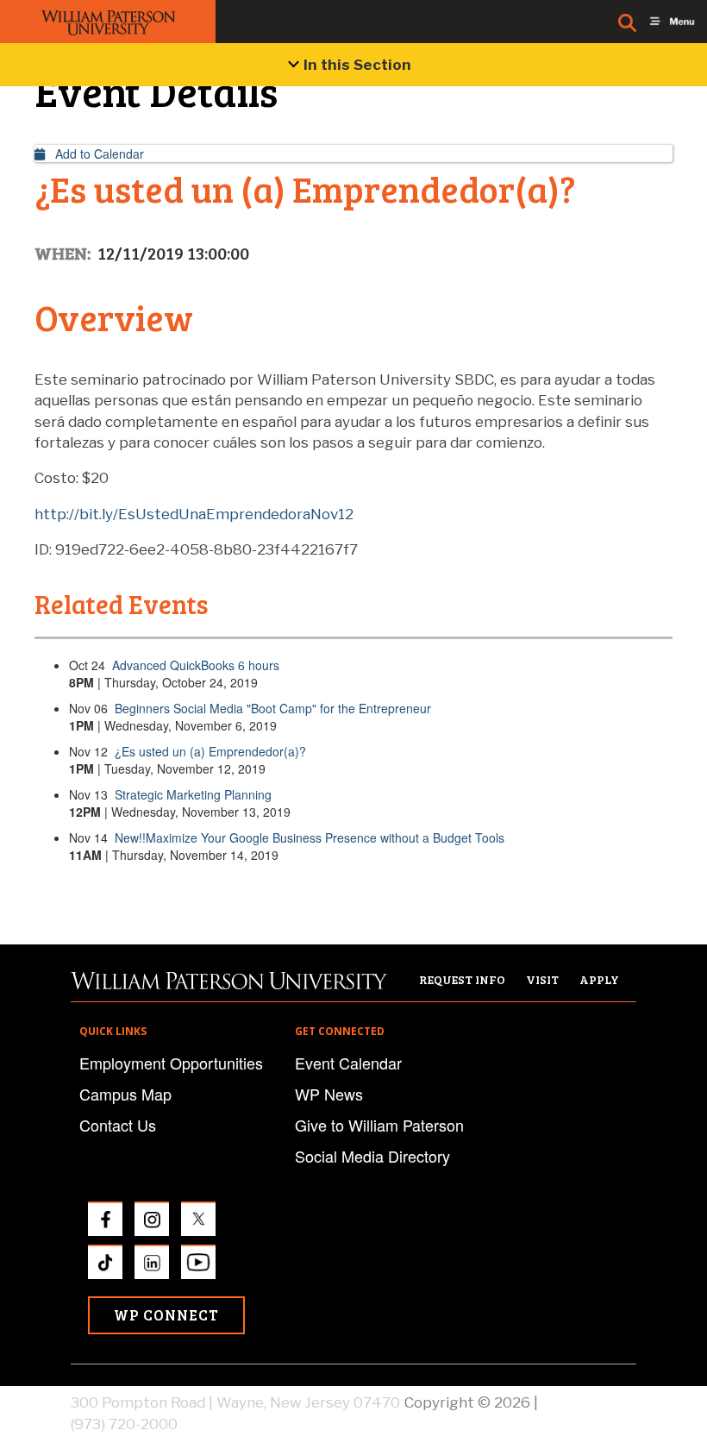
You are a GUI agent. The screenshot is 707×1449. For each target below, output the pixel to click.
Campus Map (125, 1093)
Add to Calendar (94, 153)
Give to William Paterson (379, 1124)
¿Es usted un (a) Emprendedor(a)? (210, 751)
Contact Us (117, 1124)
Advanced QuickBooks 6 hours (195, 665)
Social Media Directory (372, 1156)
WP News (329, 1093)
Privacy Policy (588, 1402)
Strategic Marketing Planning (193, 794)
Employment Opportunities (171, 1062)
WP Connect (166, 1315)
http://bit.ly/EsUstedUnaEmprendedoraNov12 (194, 514)
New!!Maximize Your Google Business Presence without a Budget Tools (309, 837)
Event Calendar (348, 1062)
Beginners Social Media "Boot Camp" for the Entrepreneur (273, 708)
